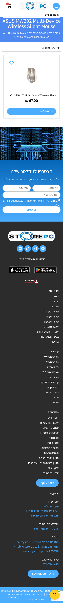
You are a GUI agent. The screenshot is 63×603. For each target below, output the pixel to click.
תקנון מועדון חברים (49, 458)
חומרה (55, 397)
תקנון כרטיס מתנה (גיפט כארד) (43, 463)
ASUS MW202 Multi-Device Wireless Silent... (31, 95)
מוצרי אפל (53, 377)
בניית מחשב (53, 367)
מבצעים (55, 306)
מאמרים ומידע (51, 326)
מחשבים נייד (52, 362)
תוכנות (55, 402)
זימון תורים (53, 417)
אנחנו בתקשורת (51, 473)
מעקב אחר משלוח (49, 422)
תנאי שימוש (53, 443)
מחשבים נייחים (51, 357)
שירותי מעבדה (51, 311)
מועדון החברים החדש (48, 331)
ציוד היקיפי (53, 387)
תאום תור (54, 438)
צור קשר (54, 341)
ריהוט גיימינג (52, 392)
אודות (56, 301)
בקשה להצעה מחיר (49, 336)
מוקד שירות (53, 501)
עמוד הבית (54, 33)
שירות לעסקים (51, 321)
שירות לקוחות (52, 316)
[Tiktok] (27, 248)
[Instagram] (35, 248)
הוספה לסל (46, 111)
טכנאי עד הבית (51, 427)
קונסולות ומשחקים (49, 382)
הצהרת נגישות (51, 453)
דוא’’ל (55, 537)
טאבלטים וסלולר (50, 372)
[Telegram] (20, 248)
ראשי (56, 296)
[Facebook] (42, 248)
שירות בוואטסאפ (50, 559)
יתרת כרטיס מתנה (49, 433)
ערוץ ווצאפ (53, 468)
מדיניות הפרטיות (50, 448)
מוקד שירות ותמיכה (49, 524)
